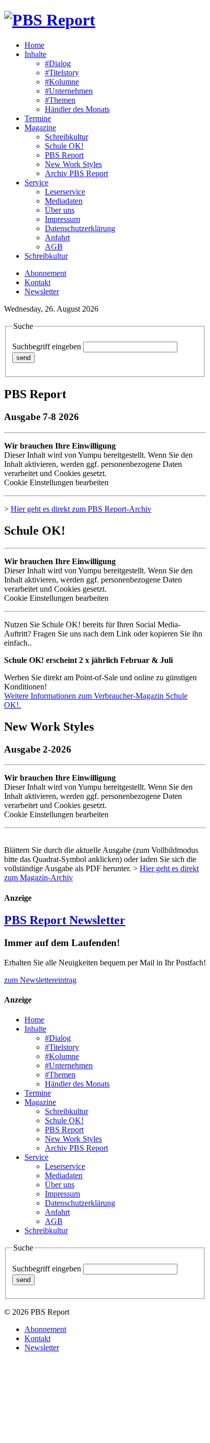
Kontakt (37, 282)
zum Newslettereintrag (40, 980)
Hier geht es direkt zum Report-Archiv (81, 509)
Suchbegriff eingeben (46, 346)
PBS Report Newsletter (64, 920)
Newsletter (41, 291)
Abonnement (45, 273)
